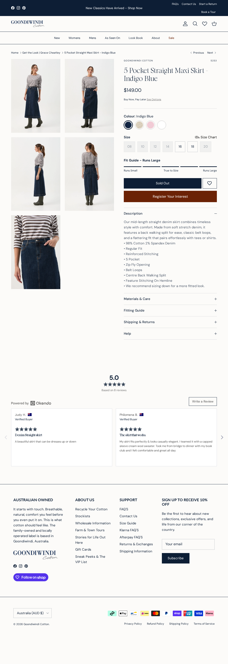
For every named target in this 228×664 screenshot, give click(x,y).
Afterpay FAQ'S (131, 537)
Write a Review (203, 401)
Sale (171, 38)
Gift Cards (83, 549)
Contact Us (189, 4)
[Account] (184, 23)
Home (14, 52)
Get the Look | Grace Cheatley (41, 52)
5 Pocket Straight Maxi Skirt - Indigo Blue (90, 52)
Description (133, 213)
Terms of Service (204, 624)
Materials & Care (137, 299)
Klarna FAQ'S (129, 530)
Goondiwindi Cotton (36, 624)
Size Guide (128, 523)
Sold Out (162, 183)
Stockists (82, 516)
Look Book (136, 38)
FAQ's (175, 4)
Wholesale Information (93, 523)
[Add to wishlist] (209, 183)
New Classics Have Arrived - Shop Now (114, 8)
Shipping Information (136, 551)
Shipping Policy (179, 624)
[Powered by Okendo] (31, 403)
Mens (92, 38)
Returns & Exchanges (136, 544)
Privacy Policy (133, 624)
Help (127, 333)
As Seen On (112, 38)
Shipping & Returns (139, 322)
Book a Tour (208, 12)
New (57, 38)
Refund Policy (155, 624)
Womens (74, 38)
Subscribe (176, 558)
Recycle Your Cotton (91, 509)
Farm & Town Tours (90, 530)
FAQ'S (124, 509)
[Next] (222, 437)
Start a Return (208, 4)
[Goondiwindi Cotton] (28, 23)
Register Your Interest (170, 196)
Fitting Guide (134, 310)
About (156, 38)
